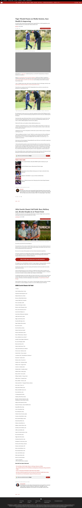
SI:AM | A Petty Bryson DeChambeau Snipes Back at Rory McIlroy (28, 470)
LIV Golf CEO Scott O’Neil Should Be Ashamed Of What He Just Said (28, 473)
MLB (25, 2)
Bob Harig (16, 26)
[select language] (77, 2)
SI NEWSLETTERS (10, 0)
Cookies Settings (46, 502)
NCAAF (28, 2)
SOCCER (19, 2)
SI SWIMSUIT (5, 0)
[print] (21, 196)
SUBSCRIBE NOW (29, 0)
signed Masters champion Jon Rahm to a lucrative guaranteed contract (27, 84)
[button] (40, 2)
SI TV (59, 2)
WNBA (31, 2)
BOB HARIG (21, 189)
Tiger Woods (23, 73)
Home (16, 201)
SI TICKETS (15, 0)
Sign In (80, 2)
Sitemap (21, 502)
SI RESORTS (20, 0)
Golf (18, 201)
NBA (23, 2)
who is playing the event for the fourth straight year (27, 77)
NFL (16, 2)
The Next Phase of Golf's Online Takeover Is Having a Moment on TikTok (29, 466)
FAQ (36, 502)
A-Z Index (29, 502)
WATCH (55, 2)
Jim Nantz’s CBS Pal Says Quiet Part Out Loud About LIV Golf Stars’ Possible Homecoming (32, 472)
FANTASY (35, 2)
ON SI (1, 0)
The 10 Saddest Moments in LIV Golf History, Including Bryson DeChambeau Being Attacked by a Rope (33, 468)
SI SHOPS (24, 0)
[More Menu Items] (60, 2)
